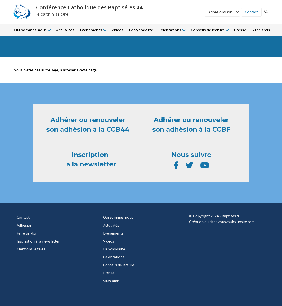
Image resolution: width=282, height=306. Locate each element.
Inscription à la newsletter (38, 241)
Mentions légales (31, 249)
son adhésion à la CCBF (191, 129)
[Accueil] (21, 12)
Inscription (91, 155)
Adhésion (24, 225)
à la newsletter (91, 164)
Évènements (91, 29)
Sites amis (261, 29)
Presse (240, 29)
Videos (117, 29)
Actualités (65, 29)
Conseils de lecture (208, 29)
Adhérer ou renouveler (87, 120)
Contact (251, 12)
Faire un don (27, 233)
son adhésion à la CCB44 (88, 129)
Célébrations (169, 29)
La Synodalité (141, 29)
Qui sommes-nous (30, 29)
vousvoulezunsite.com (236, 221)
